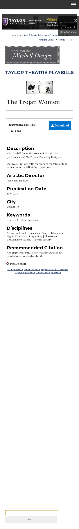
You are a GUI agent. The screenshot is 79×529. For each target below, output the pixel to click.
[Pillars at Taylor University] (39, 22)
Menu (73, 4)
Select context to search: (20, 526)
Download (61, 125)
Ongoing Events (46, 39)
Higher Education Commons (54, 269)
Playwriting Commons (25, 272)
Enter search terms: (17, 507)
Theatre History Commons (48, 272)
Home (13, 35)
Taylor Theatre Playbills (39, 72)
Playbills (61, 39)
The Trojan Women (33, 102)
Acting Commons (15, 269)
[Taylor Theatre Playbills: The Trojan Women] (39, 94)
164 (70, 39)
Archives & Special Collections (34, 35)
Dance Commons (32, 269)
